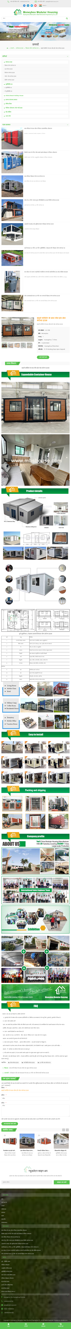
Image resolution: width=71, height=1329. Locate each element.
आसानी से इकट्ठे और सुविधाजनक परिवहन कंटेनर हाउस (39, 224)
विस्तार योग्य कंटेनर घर (32, 48)
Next (67, 1130)
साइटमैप (3, 1219)
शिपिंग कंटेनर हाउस (9, 80)
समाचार (3, 1212)
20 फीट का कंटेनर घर (45, 1063)
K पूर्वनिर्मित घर (8, 88)
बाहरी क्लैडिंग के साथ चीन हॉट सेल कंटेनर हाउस (15, 1090)
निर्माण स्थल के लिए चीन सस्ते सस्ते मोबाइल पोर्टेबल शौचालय (40, 152)
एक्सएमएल (4, 1223)
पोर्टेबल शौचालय (5, 1265)
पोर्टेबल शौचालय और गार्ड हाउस (14, 108)
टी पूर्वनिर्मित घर (8, 91)
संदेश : (3, 1103)
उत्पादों (12, 48)
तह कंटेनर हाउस (8, 69)
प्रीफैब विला (9, 104)
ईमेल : (3, 1095)
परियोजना (3, 1209)
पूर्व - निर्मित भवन (5, 1261)
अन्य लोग (8, 116)
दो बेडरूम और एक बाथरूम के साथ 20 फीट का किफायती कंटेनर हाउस (29, 1073)
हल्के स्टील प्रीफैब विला (7, 1285)
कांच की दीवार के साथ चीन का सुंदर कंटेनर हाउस (23, 1068)
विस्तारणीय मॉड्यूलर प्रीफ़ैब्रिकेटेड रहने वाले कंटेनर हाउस (62, 1151)
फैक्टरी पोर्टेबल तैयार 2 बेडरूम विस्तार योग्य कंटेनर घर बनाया (45, 1151)
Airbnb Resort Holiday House (14, 96)
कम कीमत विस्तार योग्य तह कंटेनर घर (34, 176)
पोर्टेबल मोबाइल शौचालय (7, 1278)
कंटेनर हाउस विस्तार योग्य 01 (8, 1292)
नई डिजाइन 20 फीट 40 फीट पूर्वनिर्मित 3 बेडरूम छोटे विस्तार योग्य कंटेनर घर (44, 248)
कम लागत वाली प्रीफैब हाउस (8, 1275)
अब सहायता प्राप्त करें (10, 1124)
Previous (63, 1130)
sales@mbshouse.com (52, 2)
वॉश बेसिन (8, 112)
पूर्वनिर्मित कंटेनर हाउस (6, 1271)
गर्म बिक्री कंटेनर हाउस (29, 1063)
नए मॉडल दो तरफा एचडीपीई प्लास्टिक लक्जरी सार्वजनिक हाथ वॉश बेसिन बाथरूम (46, 272)
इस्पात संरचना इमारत (11, 100)
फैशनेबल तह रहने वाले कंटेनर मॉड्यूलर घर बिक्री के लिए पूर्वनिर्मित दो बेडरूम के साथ (10, 1151)
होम (2, 1199)
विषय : (3, 1088)
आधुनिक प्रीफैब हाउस (6, 1268)
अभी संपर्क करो (43, 357)
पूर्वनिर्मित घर (9, 84)
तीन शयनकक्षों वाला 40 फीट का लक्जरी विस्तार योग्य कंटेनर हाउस (42, 296)
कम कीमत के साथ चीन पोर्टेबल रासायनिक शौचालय (38, 129)
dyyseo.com (64, 1320)
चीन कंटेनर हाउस (14, 1063)
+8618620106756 (24, 2)
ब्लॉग (2, 1216)
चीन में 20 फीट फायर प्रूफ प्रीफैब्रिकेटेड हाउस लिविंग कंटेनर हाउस (41, 200)
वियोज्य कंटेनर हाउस (10, 73)
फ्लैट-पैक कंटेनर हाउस (10, 76)
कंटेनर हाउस (19, 48)
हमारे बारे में (4, 1202)
